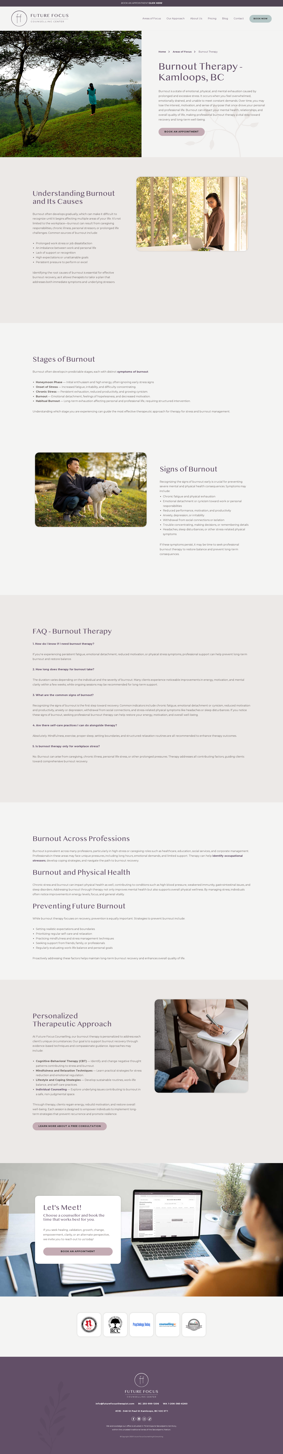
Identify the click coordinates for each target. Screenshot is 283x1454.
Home (162, 51)
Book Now (261, 18)
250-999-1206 (150, 1403)
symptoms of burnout (132, 371)
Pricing (212, 18)
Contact (239, 18)
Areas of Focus (151, 18)
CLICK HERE (155, 3)
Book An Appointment (181, 131)
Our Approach (176, 18)
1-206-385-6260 (178, 1403)
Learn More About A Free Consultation (69, 1126)
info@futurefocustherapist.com (115, 1403)
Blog (225, 18)
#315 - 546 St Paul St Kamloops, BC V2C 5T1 (141, 1411)
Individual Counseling (51, 1089)
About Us (196, 18)
